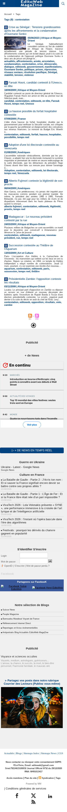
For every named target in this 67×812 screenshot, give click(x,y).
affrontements (24, 61)
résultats (50, 302)
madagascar (38, 235)
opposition (37, 302)
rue (18, 237)
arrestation (48, 61)
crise (40, 64)
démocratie (50, 64)
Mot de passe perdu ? (37, 565)
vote (58, 302)
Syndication (48, 778)
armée (37, 61)
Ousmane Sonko (13, 69)
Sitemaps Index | (32, 753)
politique (29, 69)
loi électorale (50, 170)
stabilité (8, 75)
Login (4, 555)
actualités (9, 61)
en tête (46, 100)
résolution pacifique (35, 72)
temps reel (18, 103)
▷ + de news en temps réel (32, 450)
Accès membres (15, 778)
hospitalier (55, 134)
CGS (60, 753)
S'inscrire (19, 565)
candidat (9, 100)
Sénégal (52, 72)
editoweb (20, 66)
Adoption (9, 170)
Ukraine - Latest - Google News (20, 467)
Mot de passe (8, 561)
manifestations (53, 66)
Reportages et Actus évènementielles (20, 628)
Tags (18, 14)
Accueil (8, 14)
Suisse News (9, 609)
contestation (29, 64)
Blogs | (19, 753)
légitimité (55, 206)
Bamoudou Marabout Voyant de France (21, 619)
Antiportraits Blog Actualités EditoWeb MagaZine (25, 632)
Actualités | (9, 753)
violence (29, 75)
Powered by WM (33, 784)
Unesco (29, 103)
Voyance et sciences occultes (19, 656)
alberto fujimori (13, 206)
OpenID (8, 565)
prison (39, 69)
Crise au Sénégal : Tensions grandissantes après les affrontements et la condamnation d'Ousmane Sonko (32, 30)
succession (10, 271)
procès (8, 209)
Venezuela (23, 173)
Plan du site (31, 778)
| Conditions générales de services (25, 788)
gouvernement (35, 66)
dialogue (9, 66)
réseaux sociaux (13, 72)
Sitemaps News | (49, 753)
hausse (44, 134)
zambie (8, 305)
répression (50, 69)
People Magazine (11, 614)
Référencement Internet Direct (17, 623)
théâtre (36, 271)
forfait (34, 134)
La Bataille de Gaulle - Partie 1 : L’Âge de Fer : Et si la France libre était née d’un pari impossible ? (32, 495)
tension (18, 75)
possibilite (10, 137)
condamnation (12, 64)
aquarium (9, 268)
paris (46, 268)
